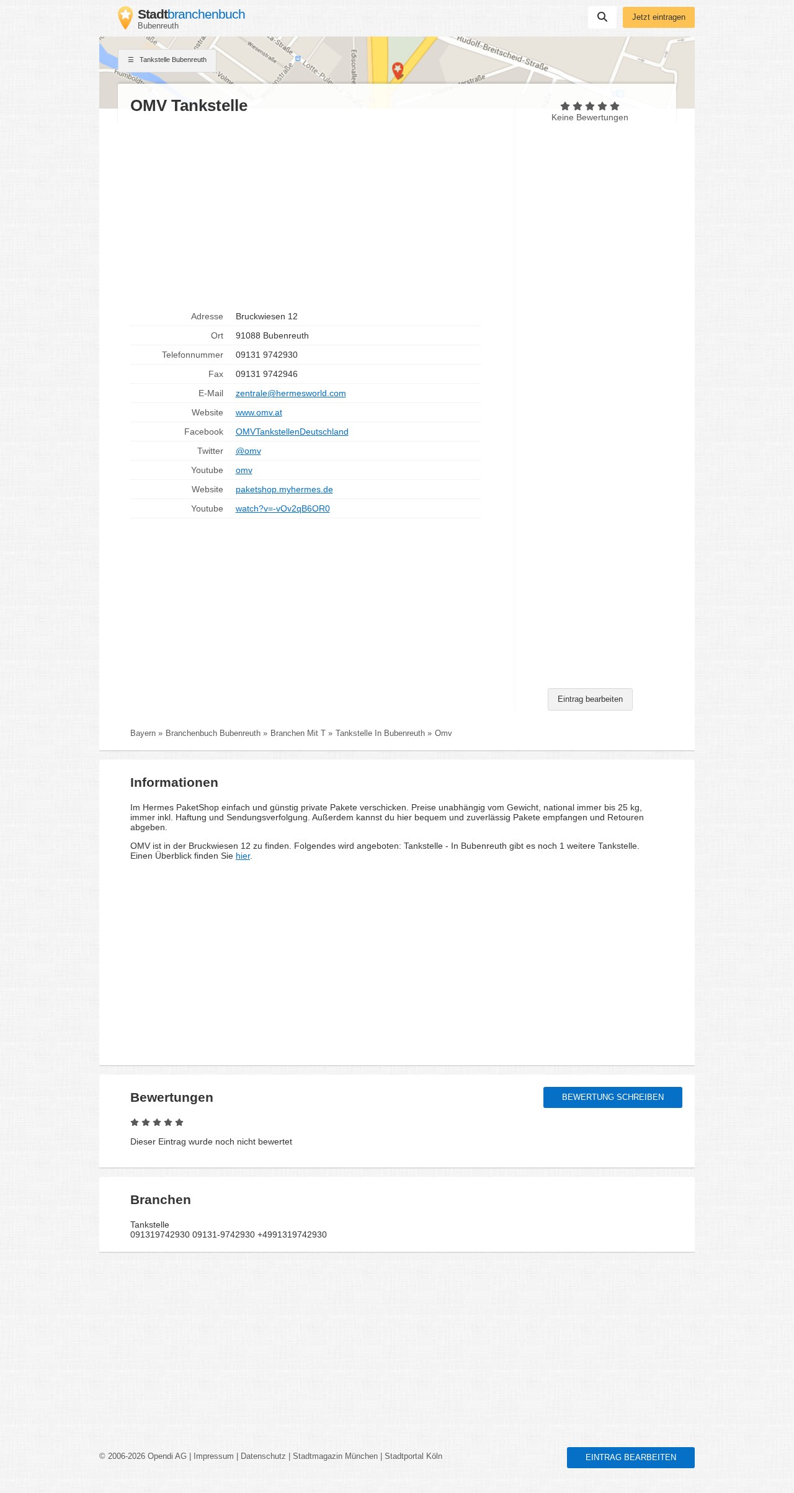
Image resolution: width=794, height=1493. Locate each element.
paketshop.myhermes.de (284, 489)
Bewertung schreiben (613, 1097)
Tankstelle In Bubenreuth (380, 733)
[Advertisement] (316, 211)
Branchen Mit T (298, 733)
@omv (248, 451)
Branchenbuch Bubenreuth (213, 733)
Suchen (602, 17)
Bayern (143, 733)
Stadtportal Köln (413, 1456)
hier (243, 856)
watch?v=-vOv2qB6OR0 (283, 508)
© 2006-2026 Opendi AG (143, 1456)
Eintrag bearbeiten (590, 699)
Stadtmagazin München (335, 1456)
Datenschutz (263, 1456)
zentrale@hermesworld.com (291, 393)
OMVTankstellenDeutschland (292, 431)
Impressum (214, 1456)
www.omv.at (259, 412)
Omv (443, 733)
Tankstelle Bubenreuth (172, 59)
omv (244, 470)
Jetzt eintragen (658, 17)
